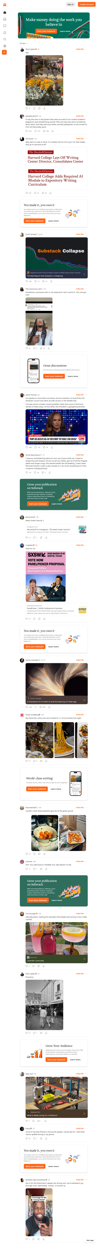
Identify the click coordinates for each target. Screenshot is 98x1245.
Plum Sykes (30, 49)
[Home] (5, 5)
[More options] (86, 49)
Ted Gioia (29, 138)
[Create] (4, 52)
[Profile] (5, 46)
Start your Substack (46, 31)
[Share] (44, 108)
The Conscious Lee (33, 289)
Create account (87, 4)
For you (23, 43)
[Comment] (34, 108)
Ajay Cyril (29, 1073)
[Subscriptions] (5, 19)
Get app (90, 1240)
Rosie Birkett (31, 807)
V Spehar (29, 545)
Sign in (70, 4)
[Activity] (5, 32)
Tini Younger (31, 913)
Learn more (65, 31)
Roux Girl (33, 957)
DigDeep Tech (35, 1112)
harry (28, 1128)
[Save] (84, 274)
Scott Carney (31, 234)
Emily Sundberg (32, 714)
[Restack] (39, 108)
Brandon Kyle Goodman (35, 1180)
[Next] (85, 739)
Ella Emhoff (30, 517)
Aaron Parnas (31, 395)
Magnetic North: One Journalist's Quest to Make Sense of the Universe (55, 273)
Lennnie (29, 861)
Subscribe (80, 49)
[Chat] (5, 26)
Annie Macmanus (33, 455)
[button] (5, 12)
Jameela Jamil (31, 116)
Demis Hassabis (32, 660)
